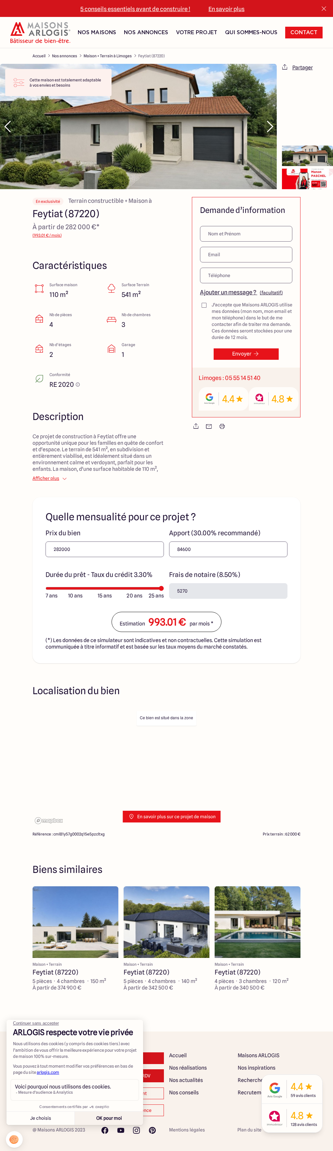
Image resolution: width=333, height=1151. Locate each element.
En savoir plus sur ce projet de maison (176, 816)
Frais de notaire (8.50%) (204, 575)
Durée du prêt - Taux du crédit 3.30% (99, 575)
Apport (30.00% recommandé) (214, 533)
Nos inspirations (256, 1068)
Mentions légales (187, 1129)
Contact (303, 32)
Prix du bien (63, 533)
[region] (166, 767)
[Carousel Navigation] (138, 127)
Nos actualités (186, 1080)
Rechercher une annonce (267, 1080)
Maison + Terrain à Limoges (108, 55)
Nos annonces (64, 55)
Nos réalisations (188, 1068)
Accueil (39, 55)
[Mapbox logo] (48, 820)
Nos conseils (184, 1092)
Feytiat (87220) (151, 55)
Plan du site (249, 1129)
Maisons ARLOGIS (258, 1055)
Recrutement (253, 1092)
